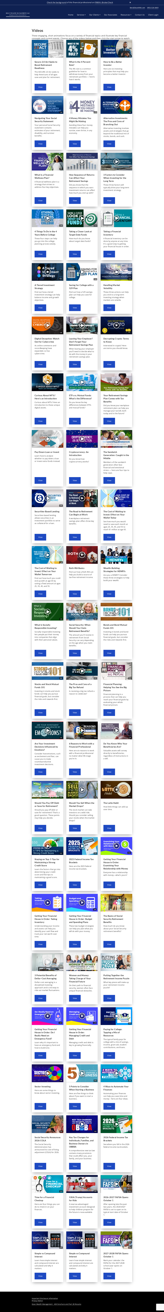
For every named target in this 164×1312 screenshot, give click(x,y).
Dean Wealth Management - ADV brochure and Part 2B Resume (56, 1304)
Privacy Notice (37, 1301)
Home (70, 15)
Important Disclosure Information (45, 1298)
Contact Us (140, 15)
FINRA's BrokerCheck (104, 2)
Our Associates (110, 15)
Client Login (153, 15)
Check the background (56, 2)
